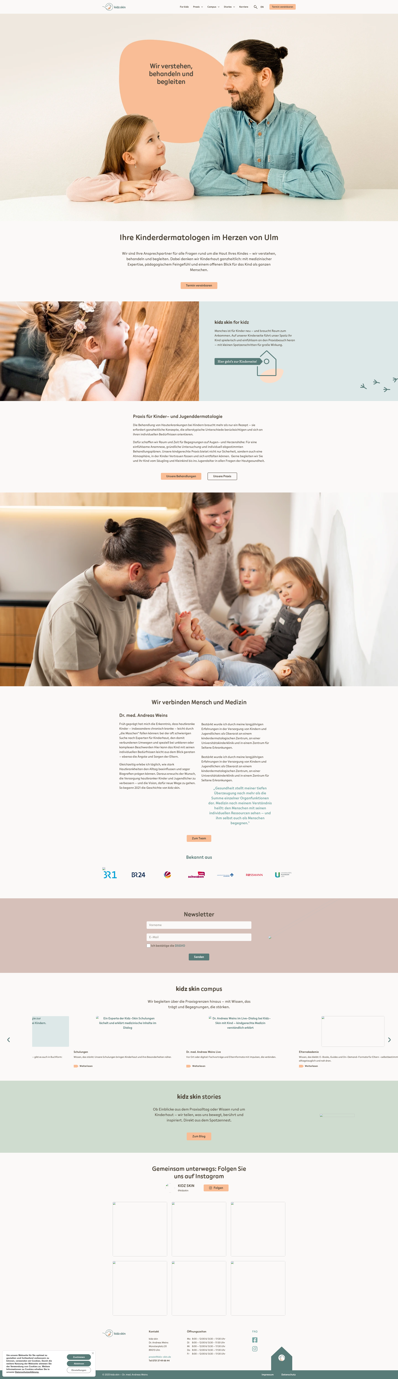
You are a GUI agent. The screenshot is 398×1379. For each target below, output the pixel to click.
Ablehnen (79, 1363)
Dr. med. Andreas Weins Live (49, 1052)
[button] (8, 1039)
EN (262, 7)
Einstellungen (79, 1370)
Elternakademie (155, 1052)
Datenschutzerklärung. (27, 1372)
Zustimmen (79, 1357)
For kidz (184, 7)
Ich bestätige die (168, 945)
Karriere (243, 7)
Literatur (263, 1052)
